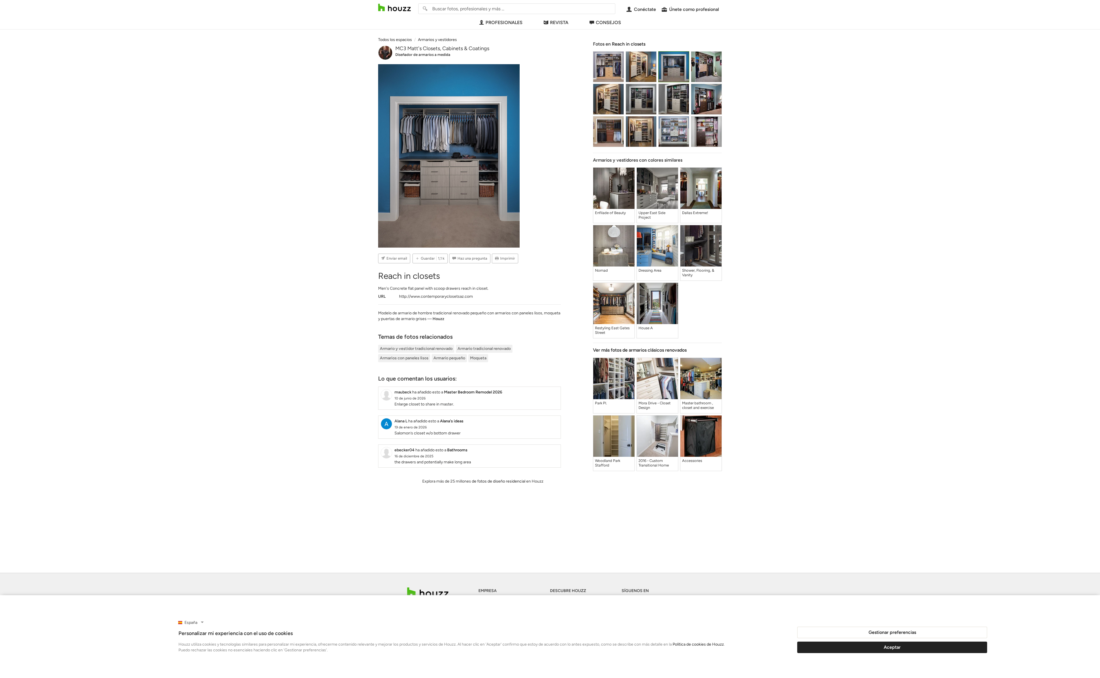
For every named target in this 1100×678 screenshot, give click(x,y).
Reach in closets (628, 44)
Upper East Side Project (652, 215)
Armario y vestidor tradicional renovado (416, 348)
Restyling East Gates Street (612, 330)
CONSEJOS (608, 22)
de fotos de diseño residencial (498, 481)
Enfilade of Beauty (610, 213)
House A (646, 328)
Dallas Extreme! (695, 213)
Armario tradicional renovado (484, 348)
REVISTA (559, 22)
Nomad (601, 270)
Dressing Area (650, 270)
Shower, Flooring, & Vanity (698, 272)
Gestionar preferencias (892, 632)
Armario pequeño (449, 358)
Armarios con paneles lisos (404, 358)
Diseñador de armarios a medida (422, 54)
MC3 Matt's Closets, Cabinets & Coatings (442, 48)
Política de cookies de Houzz (698, 644)
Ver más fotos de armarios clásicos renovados (640, 350)
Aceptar (892, 647)
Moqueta (478, 358)
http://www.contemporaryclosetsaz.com (436, 296)
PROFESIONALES (504, 22)
